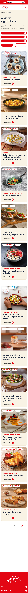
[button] (25, 7)
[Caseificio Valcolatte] (5, 7)
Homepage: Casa (4, 12)
